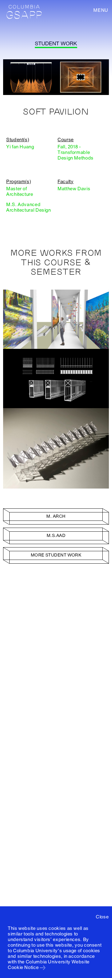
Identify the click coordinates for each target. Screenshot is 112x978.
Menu (100, 10)
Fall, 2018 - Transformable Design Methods (76, 152)
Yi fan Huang (20, 147)
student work (56, 43)
